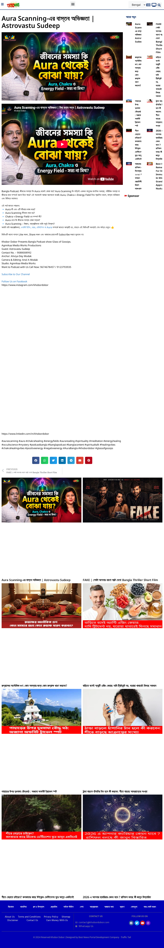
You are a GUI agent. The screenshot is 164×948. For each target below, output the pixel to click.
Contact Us (32, 920)
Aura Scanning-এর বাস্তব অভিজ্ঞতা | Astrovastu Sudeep (36, 580)
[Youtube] (142, 923)
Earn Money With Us (57, 920)
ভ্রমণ (122, 907)
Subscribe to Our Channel (16, 274)
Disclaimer (12, 920)
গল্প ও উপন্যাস (38, 907)
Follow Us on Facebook (14, 281)
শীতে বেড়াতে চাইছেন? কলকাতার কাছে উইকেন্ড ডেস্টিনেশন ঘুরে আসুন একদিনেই (38, 897)
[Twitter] (137, 923)
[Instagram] (148, 923)
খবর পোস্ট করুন (150, 907)
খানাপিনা (23, 907)
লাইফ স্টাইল (69, 907)
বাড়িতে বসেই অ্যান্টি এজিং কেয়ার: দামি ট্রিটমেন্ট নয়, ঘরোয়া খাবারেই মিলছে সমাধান (119, 685)
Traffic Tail (126, 937)
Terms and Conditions (29, 917)
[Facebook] (131, 923)
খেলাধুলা (134, 907)
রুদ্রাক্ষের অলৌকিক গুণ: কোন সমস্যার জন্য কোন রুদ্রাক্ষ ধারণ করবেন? (34, 685)
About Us (10, 917)
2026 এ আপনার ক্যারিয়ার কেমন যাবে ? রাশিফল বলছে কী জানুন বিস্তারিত (159, 144)
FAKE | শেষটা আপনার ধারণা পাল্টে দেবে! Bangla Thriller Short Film (120, 580)
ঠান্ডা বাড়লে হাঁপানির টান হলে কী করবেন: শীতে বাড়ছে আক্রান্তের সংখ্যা (115, 791)
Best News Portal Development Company (98, 937)
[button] (72, 4)
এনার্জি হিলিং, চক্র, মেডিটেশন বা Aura (36, 227)
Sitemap (66, 917)
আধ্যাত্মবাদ (94, 907)
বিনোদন (11, 907)
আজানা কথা (109, 907)
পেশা (81, 907)
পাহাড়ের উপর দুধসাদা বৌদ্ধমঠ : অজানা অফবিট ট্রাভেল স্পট (29, 791)
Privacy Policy (51, 917)
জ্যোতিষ (54, 907)
